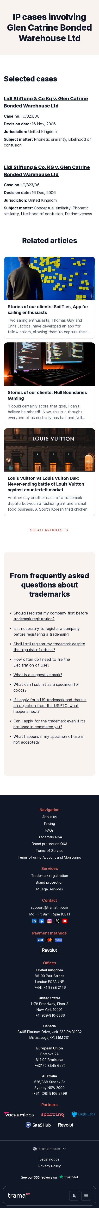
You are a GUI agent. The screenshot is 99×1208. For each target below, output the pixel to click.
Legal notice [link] (50, 1159)
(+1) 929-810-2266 (49, 1015)
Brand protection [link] (49, 882)
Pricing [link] (49, 823)
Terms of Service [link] (49, 850)
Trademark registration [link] (49, 876)
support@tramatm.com (49, 907)
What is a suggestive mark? (37, 674)
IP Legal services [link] (49, 889)
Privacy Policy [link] (49, 1166)
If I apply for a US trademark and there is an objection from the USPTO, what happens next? (50, 705)
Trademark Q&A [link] (49, 837)
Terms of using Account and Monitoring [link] (49, 857)
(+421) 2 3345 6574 (49, 1065)
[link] (49, 298)
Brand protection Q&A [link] (49, 844)
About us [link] (49, 817)
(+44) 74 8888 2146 (49, 987)
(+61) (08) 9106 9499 (49, 1093)
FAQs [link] (49, 830)
